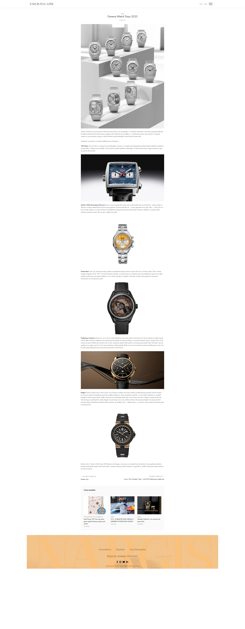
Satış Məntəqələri (138, 549)
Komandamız (105, 549)
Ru (201, 4)
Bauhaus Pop (84, 479)
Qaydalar (120, 549)
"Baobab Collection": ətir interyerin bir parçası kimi (148, 520)
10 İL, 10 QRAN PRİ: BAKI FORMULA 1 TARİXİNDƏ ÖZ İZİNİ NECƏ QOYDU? (122, 520)
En (205, 4)
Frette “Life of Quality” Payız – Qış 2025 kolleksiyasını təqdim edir (144, 479)
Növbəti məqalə (156, 476)
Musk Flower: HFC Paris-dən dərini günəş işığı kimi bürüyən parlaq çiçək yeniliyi (94, 521)
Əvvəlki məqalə (89, 476)
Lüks (122, 14)
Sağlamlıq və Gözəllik (93, 517)
